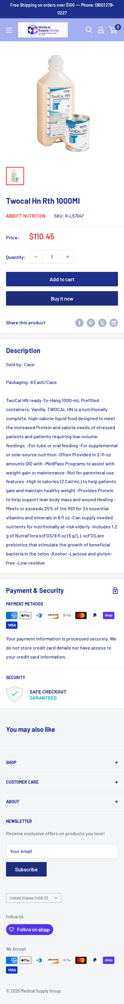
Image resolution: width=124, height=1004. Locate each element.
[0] (113, 29)
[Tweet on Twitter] (102, 322)
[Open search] (89, 30)
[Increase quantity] (67, 256)
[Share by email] (114, 322)
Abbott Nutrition (25, 216)
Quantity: (16, 257)
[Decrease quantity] (35, 256)
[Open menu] (9, 30)
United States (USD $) (28, 897)
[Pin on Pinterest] (91, 322)
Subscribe (26, 869)
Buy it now (62, 298)
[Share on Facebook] (79, 322)
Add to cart (62, 279)
